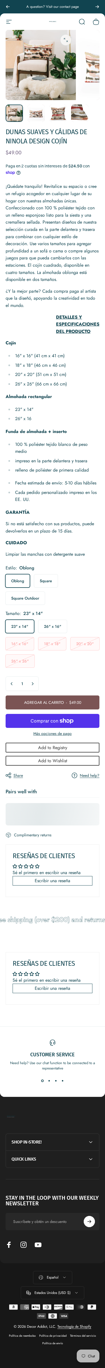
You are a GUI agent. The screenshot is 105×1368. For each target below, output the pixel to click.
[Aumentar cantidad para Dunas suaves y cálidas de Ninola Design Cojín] (32, 684)
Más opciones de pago (52, 733)
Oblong (17, 581)
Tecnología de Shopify (74, 1326)
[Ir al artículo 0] (14, 113)
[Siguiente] (97, 6)
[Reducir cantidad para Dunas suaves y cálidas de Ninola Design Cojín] (12, 684)
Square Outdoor (25, 598)
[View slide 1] (42, 1081)
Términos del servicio (83, 1336)
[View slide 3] (56, 1081)
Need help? (89, 775)
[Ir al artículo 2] (36, 113)
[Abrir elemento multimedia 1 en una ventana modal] (65, 40)
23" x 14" (19, 626)
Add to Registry (52, 747)
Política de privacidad (53, 1336)
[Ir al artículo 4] (79, 113)
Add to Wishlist (52, 761)
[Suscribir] (89, 1221)
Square (46, 581)
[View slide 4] (62, 1081)
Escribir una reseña (52, 880)
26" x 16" (52, 626)
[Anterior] (8, 6)
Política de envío (52, 1343)
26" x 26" (20, 661)
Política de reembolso (22, 1336)
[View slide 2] (49, 1081)
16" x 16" (19, 644)
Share (18, 775)
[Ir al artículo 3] (58, 113)
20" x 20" (85, 644)
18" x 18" (52, 644)
